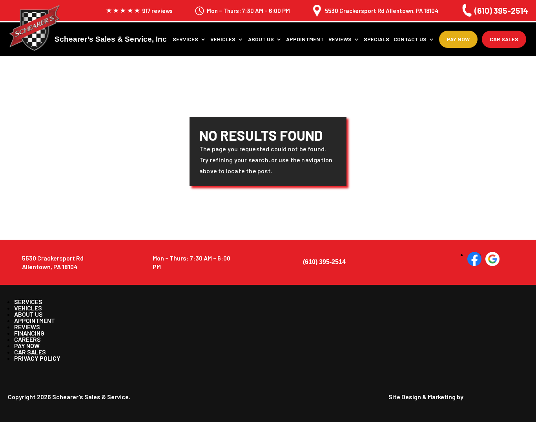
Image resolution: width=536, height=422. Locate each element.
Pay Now (458, 39)
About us (261, 39)
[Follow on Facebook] (474, 259)
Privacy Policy (37, 358)
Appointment (305, 39)
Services (185, 39)
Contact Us (410, 39)
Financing (29, 333)
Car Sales (504, 39)
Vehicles (222, 39)
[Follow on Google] (492, 259)
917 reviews (157, 10)
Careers (27, 339)
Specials (376, 39)
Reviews (340, 39)
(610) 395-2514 (501, 10)
